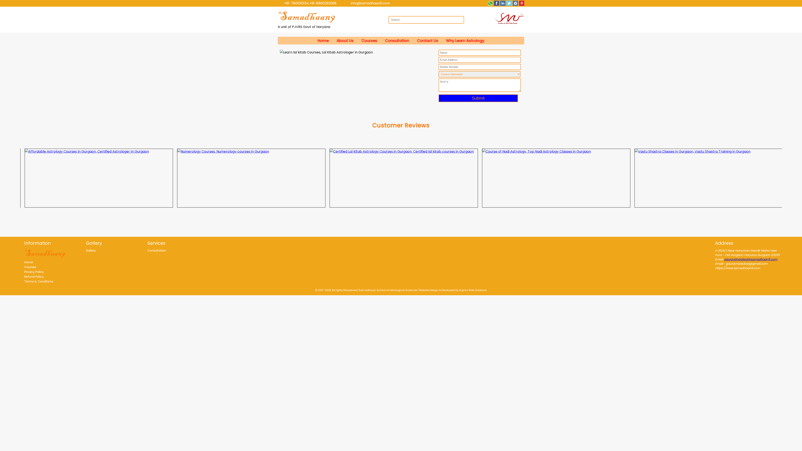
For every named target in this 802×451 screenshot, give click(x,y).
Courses (369, 40)
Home (323, 40)
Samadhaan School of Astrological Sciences (388, 290)
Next (785, 178)
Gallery (91, 250)
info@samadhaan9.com (370, 3)
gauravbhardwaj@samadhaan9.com (750, 259)
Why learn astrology (465, 40)
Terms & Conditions (38, 281)
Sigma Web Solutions (473, 290)
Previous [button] (285, 51)
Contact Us (427, 40)
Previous (17, 178)
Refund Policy (34, 277)
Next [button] (421, 51)
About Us (345, 40)
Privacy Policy (34, 272)
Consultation (397, 40)
